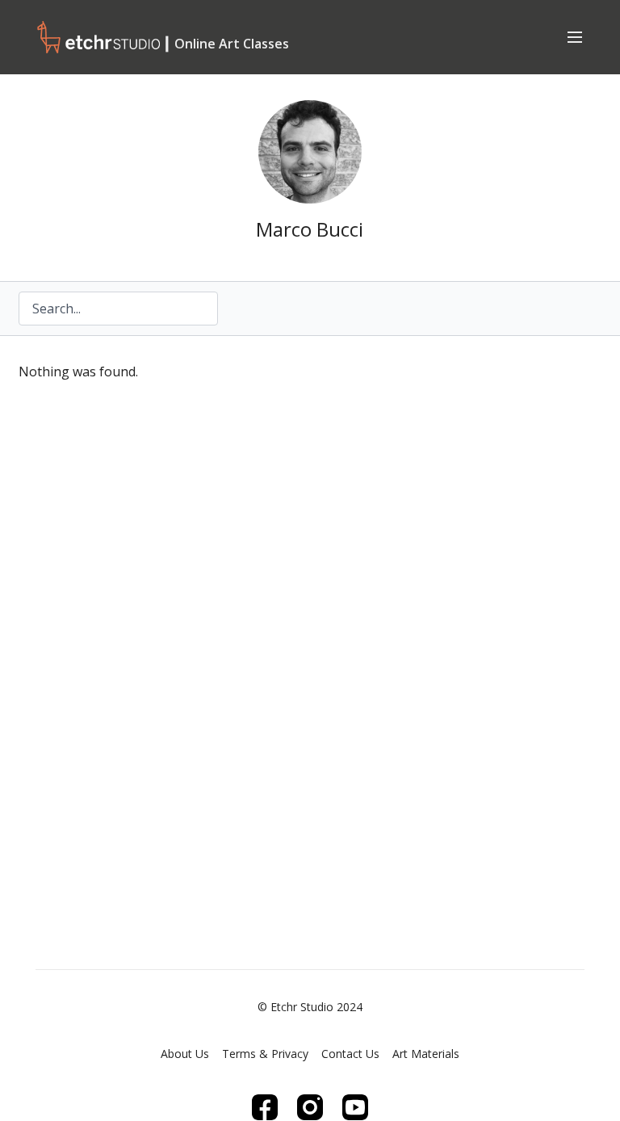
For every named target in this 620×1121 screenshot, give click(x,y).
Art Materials (425, 1053)
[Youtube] (355, 1107)
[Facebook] (265, 1107)
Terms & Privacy (265, 1053)
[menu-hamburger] (574, 36)
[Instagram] (310, 1107)
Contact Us (350, 1053)
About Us (185, 1053)
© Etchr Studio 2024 (310, 1007)
